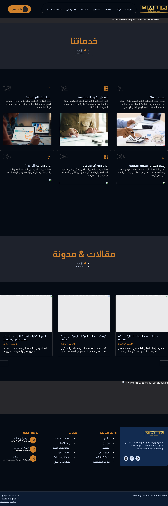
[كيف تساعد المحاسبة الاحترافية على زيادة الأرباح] (84, 313)
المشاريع (96, 9)
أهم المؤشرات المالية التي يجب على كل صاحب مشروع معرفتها (24, 338)
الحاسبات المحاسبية (54, 9)
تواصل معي (71, 9)
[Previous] (4, 363)
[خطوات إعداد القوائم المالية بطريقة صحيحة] (142, 313)
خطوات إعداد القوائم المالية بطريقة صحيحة (138, 338)
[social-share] (137, 458)
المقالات (84, 9)
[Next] (164, 363)
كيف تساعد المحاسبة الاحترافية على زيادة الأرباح (83, 338)
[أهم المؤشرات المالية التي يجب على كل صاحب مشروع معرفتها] (26, 313)
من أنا (119, 9)
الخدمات (108, 9)
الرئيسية (128, 9)
